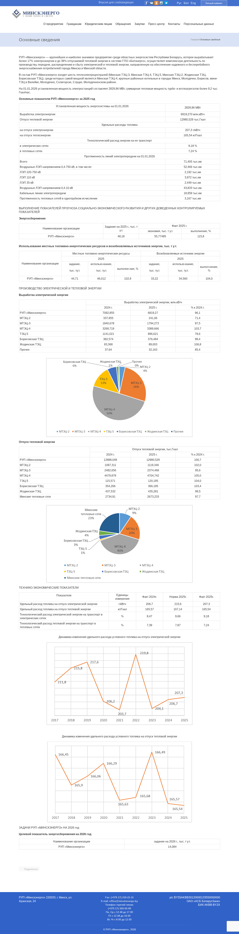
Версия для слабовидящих (116, 2)
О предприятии (53, 23)
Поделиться (31, 869)
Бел (186, 3)
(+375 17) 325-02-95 (119, 908)
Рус (179, 3)
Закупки (139, 23)
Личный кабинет (213, 3)
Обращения (123, 23)
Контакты (174, 23)
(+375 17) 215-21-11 (122, 897)
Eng (193, 3)
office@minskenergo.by (123, 901)
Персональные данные (199, 23)
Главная (195, 39)
